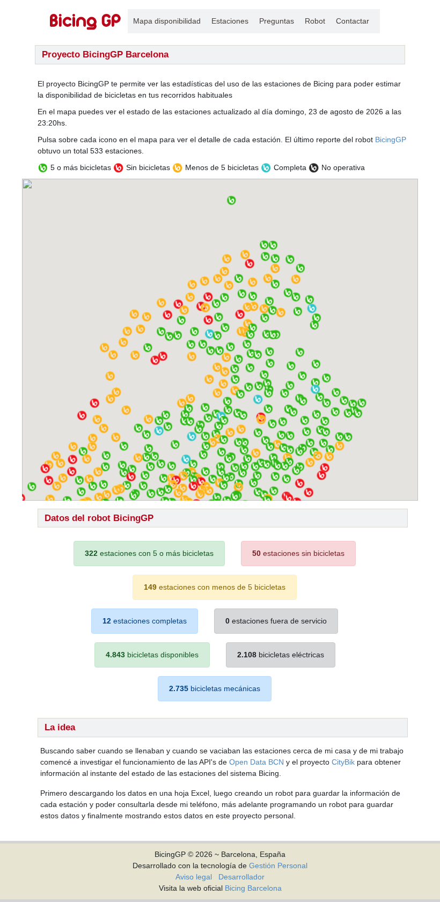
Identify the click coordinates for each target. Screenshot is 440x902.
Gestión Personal (278, 865)
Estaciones (229, 21)
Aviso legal (193, 876)
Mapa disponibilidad (167, 21)
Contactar (352, 21)
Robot (315, 21)
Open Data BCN (256, 762)
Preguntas (276, 21)
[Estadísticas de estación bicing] (85, 21)
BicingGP (390, 139)
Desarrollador (241, 876)
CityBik (343, 762)
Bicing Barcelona (253, 888)
